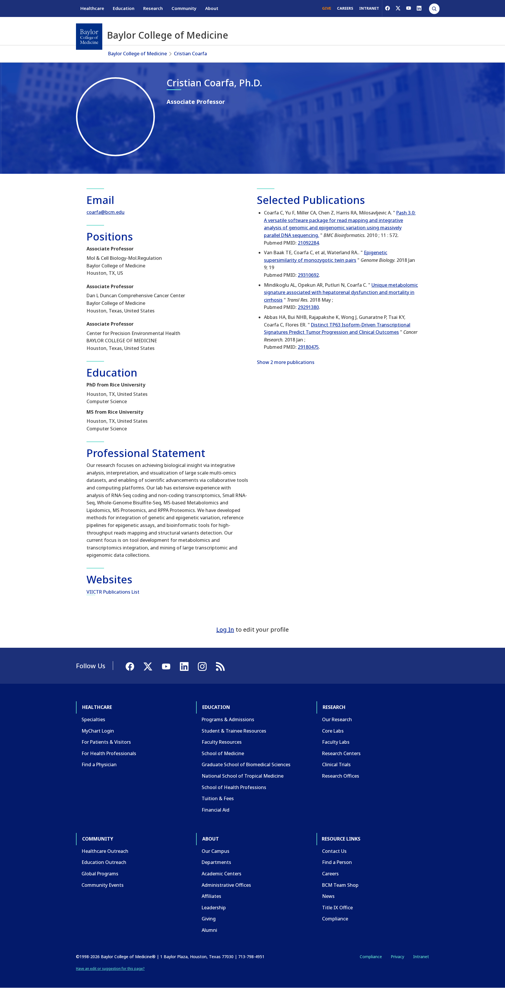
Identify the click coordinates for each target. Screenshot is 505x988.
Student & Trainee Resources (234, 731)
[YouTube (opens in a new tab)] (408, 8)
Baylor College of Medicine (137, 53)
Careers (330, 873)
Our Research (337, 719)
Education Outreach (104, 862)
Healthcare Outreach (105, 851)
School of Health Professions (234, 787)
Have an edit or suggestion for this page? (110, 968)
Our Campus (215, 851)
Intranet (421, 956)
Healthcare (92, 8)
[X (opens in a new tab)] (398, 8)
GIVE (326, 8)
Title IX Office (337, 907)
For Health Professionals (109, 753)
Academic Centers (221, 873)
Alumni (209, 930)
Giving (209, 918)
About (211, 8)
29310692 (308, 275)
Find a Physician (99, 764)
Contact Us (334, 851)
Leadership (214, 907)
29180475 (308, 347)
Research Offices (340, 776)
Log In (225, 629)
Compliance (335, 918)
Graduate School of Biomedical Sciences (246, 764)
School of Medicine (223, 753)
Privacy (397, 956)
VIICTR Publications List (113, 592)
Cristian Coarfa (190, 53)
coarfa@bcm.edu (105, 212)
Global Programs (100, 873)
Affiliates (211, 896)
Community (184, 8)
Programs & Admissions (228, 719)
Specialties (93, 719)
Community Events (103, 885)
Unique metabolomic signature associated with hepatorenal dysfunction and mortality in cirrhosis (341, 292)
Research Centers (341, 753)
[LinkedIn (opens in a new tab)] (419, 8)
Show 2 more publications (285, 362)
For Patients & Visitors (106, 742)
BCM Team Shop (340, 885)
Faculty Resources (222, 742)
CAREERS (345, 8)
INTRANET (369, 8)
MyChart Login (98, 731)
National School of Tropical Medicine (242, 776)
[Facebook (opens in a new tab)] (387, 8)
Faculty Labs (336, 742)
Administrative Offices (226, 885)
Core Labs (333, 731)
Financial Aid (215, 810)
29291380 (308, 307)
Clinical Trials (336, 764)
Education (123, 8)
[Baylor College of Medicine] (89, 36)
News (328, 896)
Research (153, 8)
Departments (216, 862)
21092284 (308, 243)
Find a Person (337, 862)
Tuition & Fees (218, 798)
